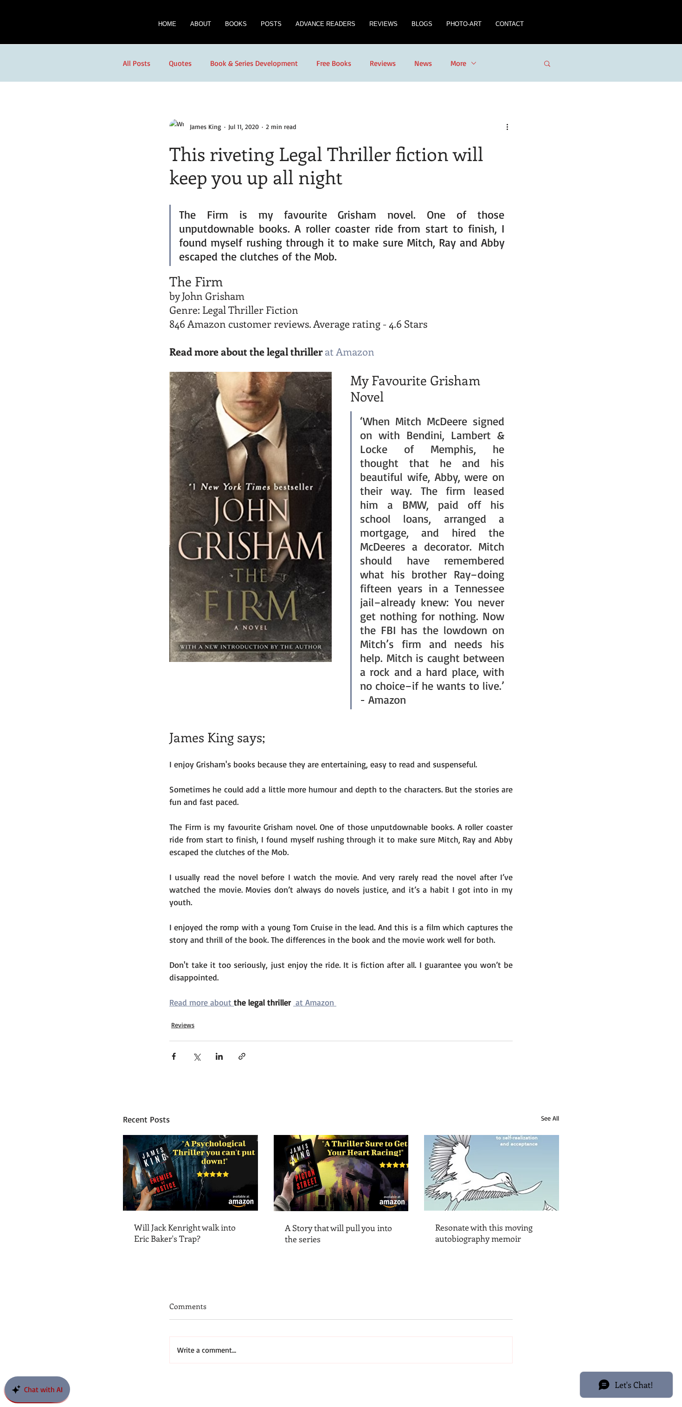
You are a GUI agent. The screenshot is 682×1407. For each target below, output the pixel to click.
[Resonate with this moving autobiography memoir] (491, 1173)
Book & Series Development (254, 63)
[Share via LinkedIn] (219, 1056)
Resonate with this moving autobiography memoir (484, 1233)
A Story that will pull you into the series (338, 1233)
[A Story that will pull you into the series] (341, 1173)
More (458, 63)
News (423, 63)
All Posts (136, 63)
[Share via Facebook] (173, 1056)
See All (550, 1118)
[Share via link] (242, 1056)
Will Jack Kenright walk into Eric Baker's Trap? (185, 1233)
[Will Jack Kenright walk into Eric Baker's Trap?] (190, 1173)
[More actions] (507, 126)
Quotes (180, 63)
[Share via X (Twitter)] (196, 1056)
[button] (236, 27)
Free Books (333, 63)
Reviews (383, 63)
